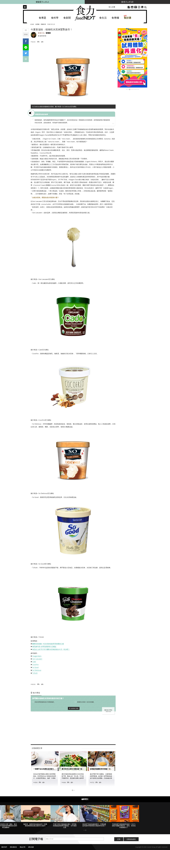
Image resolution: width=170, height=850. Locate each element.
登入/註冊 (112, 7)
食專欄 (115, 18)
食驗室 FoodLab (42, 2)
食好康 (127, 18)
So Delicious (36, 670)
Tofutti (34, 673)
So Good (35, 667)
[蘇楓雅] (34, 35)
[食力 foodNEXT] (85, 13)
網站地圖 (31, 847)
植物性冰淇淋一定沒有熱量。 (86, 702)
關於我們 (4, 847)
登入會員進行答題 (73, 708)
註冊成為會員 (131, 839)
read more (108, 711)
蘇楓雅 (48, 33)
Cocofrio (35, 664)
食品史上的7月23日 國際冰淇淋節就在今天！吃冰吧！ (51, 649)
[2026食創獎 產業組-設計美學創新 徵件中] (132, 58)
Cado (34, 662)
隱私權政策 (13, 847)
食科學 (54, 18)
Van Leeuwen (37, 659)
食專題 (42, 18)
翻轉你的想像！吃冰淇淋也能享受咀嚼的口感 (48, 644)
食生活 (103, 18)
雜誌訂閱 (22, 847)
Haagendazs (36, 656)
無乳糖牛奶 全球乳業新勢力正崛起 (44, 646)
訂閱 (118, 839)
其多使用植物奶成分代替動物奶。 (45, 702)
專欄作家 (43, 24)
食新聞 (67, 18)
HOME (32, 24)
